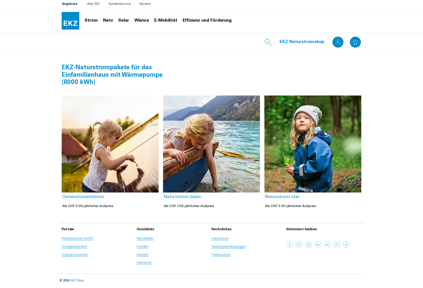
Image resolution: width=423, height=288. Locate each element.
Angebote (70, 4)
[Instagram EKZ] (299, 247)
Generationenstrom (83, 197)
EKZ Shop (76, 280)
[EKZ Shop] (70, 21)
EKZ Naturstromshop (302, 42)
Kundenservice (120, 4)
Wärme (141, 21)
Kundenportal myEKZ (78, 238)
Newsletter (145, 238)
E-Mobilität (165, 21)
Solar (123, 21)
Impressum (220, 238)
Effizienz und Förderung (207, 21)
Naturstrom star (282, 197)
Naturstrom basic (182, 197)
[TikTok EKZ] (346, 247)
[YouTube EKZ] (337, 247)
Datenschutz (221, 255)
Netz (108, 21)
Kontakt (142, 247)
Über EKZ (93, 4)
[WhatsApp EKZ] (308, 247)
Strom (91, 21)
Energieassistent (74, 247)
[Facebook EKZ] (289, 247)
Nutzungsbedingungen (229, 247)
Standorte (144, 263)
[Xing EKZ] (327, 247)
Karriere (145, 4)
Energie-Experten (75, 255)
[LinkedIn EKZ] (318, 247)
